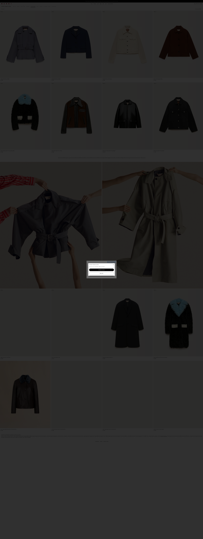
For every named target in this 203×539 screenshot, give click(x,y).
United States (101, 269)
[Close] (113, 265)
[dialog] (101, 269)
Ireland (101, 273)
